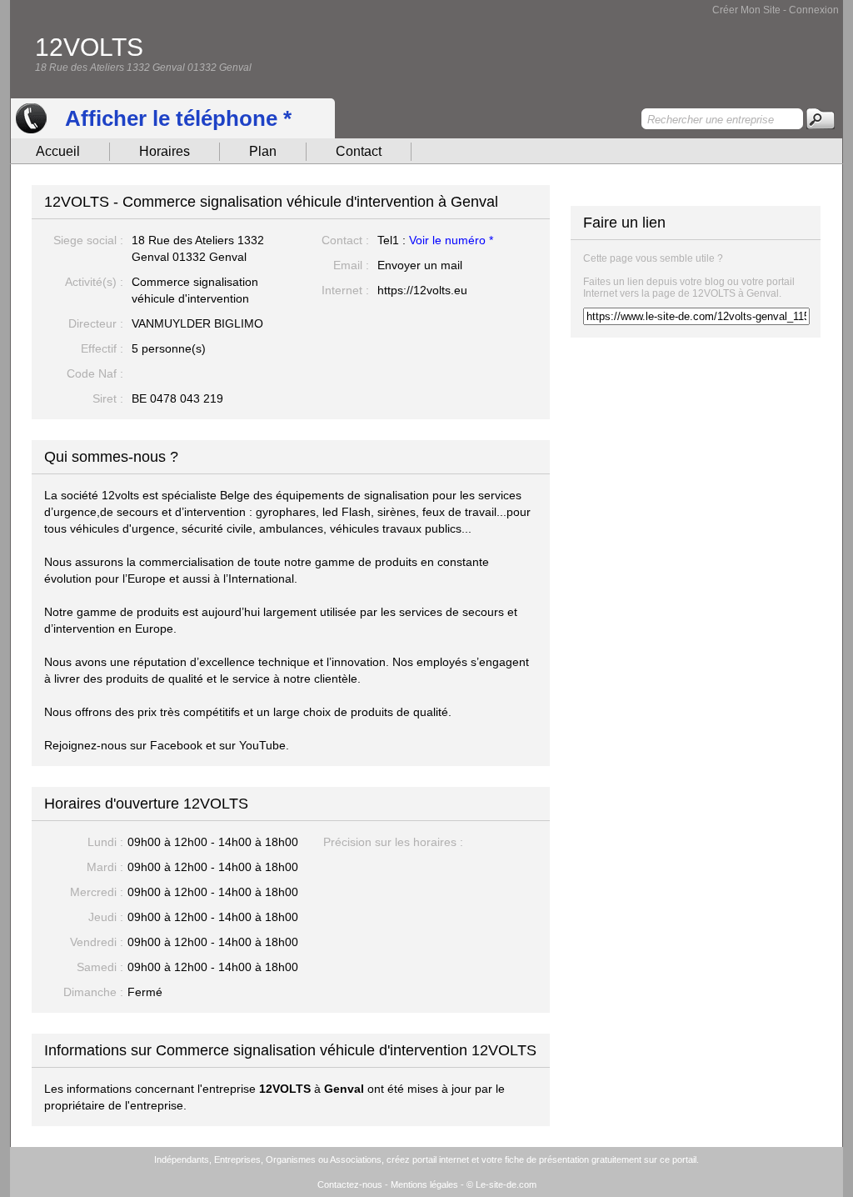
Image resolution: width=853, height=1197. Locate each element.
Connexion (814, 10)
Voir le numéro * (451, 240)
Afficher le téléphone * (178, 118)
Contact (359, 151)
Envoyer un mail (419, 265)
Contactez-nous (349, 1184)
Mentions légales (424, 1184)
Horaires (164, 151)
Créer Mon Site (746, 10)
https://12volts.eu (422, 290)
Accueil (58, 151)
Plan (263, 151)
